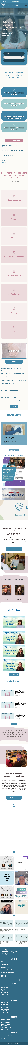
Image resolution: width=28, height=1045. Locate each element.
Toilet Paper (4, 1012)
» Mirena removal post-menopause (10, 394)
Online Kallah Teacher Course (13, 455)
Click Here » (5, 442)
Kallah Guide (4, 987)
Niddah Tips (4, 1004)
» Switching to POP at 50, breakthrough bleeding (13, 373)
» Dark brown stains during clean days (10, 390)
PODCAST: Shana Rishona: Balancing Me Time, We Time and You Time (21, 942)
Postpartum (4, 992)
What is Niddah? (5, 986)
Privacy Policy (4, 977)
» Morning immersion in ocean (8, 376)
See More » (4, 146)
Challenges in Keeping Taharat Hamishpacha (13, 160)
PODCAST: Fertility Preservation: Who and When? (5, 942)
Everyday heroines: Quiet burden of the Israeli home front (20, 715)
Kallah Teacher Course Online (9, 145)
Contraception (5, 996)
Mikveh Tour (4, 1002)
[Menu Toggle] (26, 5)
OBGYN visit (4, 994)
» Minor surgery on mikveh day (8, 397)
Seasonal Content (6, 1027)
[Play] (14, 622)
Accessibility (4, 975)
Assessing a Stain (6, 1009)
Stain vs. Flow (5, 1011)
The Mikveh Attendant (7, 155)
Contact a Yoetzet (6, 970)
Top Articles (4, 1021)
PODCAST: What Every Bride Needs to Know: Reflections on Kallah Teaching (6, 929)
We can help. (14, 533)
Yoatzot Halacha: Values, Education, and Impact (14, 150)
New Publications (6, 1026)
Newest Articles (5, 1019)
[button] (7, 863)
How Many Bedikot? (6, 1006)
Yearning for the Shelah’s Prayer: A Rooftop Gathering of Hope (20, 691)
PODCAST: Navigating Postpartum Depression (20, 928)
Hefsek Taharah (5, 989)
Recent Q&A (4, 1029)
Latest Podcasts (5, 1024)
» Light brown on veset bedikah (9, 387)
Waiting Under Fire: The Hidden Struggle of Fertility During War (20, 703)
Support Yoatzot (5, 972)
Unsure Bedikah (5, 1007)
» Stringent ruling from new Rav (9, 383)
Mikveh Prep (4, 991)
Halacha (12, 972)
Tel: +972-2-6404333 (6, 966)
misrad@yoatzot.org (6, 967)
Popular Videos (5, 1022)
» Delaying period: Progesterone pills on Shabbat (13, 380)
